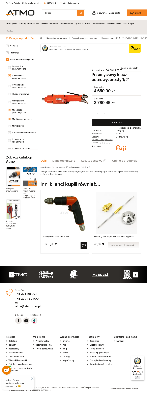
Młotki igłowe (18, 126)
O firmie (66, 341)
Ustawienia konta (43, 345)
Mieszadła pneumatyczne (19, 111)
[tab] (45, 160)
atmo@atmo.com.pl (71, 3)
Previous (11, 274)
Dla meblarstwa (15, 352)
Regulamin (94, 341)
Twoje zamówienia (44, 348)
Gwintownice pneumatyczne (19, 76)
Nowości (14, 46)
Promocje (14, 52)
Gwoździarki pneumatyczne (19, 85)
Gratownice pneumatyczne (19, 67)
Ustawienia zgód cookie (100, 364)
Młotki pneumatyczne (22, 119)
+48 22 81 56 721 (25, 293)
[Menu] (142, 357)
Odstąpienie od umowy (100, 360)
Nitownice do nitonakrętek (18, 140)
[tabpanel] (90, 170)
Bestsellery (13, 348)
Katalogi (66, 356)
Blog (64, 348)
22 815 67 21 (52, 3)
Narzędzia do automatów (24, 132)
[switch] (137, 377)
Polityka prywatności (99, 352)
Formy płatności (96, 348)
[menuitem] (12, 23)
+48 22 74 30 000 (27, 298)
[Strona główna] (20, 13)
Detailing (12, 341)
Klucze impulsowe (20, 94)
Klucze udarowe (16, 356)
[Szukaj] (80, 13)
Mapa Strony (68, 360)
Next (135, 274)
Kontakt (119, 341)
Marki (65, 352)
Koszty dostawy (96, 345)
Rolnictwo (13, 345)
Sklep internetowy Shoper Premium (124, 389)
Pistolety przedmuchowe (20, 364)
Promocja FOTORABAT (100, 356)
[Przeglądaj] (13, 176)
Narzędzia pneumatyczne (22, 59)
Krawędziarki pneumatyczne (19, 101)
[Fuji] (121, 148)
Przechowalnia (42, 341)
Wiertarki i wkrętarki (17, 360)
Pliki (64, 345)
